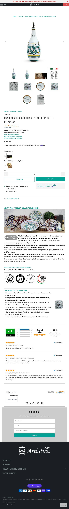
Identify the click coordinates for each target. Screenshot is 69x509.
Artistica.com (10, 497)
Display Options (14, 395)
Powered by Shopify (8, 504)
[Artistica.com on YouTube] (42, 479)
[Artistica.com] (34, 4)
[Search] (60, 4)
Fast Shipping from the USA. (11, 134)
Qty (5, 170)
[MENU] (1, 4)
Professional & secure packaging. (13, 138)
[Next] (63, 42)
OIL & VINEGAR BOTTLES (13, 198)
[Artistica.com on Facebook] (29, 479)
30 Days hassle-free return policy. (13, 136)
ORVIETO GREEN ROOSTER (13, 111)
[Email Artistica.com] (26, 479)
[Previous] (5, 42)
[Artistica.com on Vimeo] (39, 479)
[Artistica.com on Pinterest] (36, 479)
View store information (11, 191)
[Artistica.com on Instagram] (33, 479)
